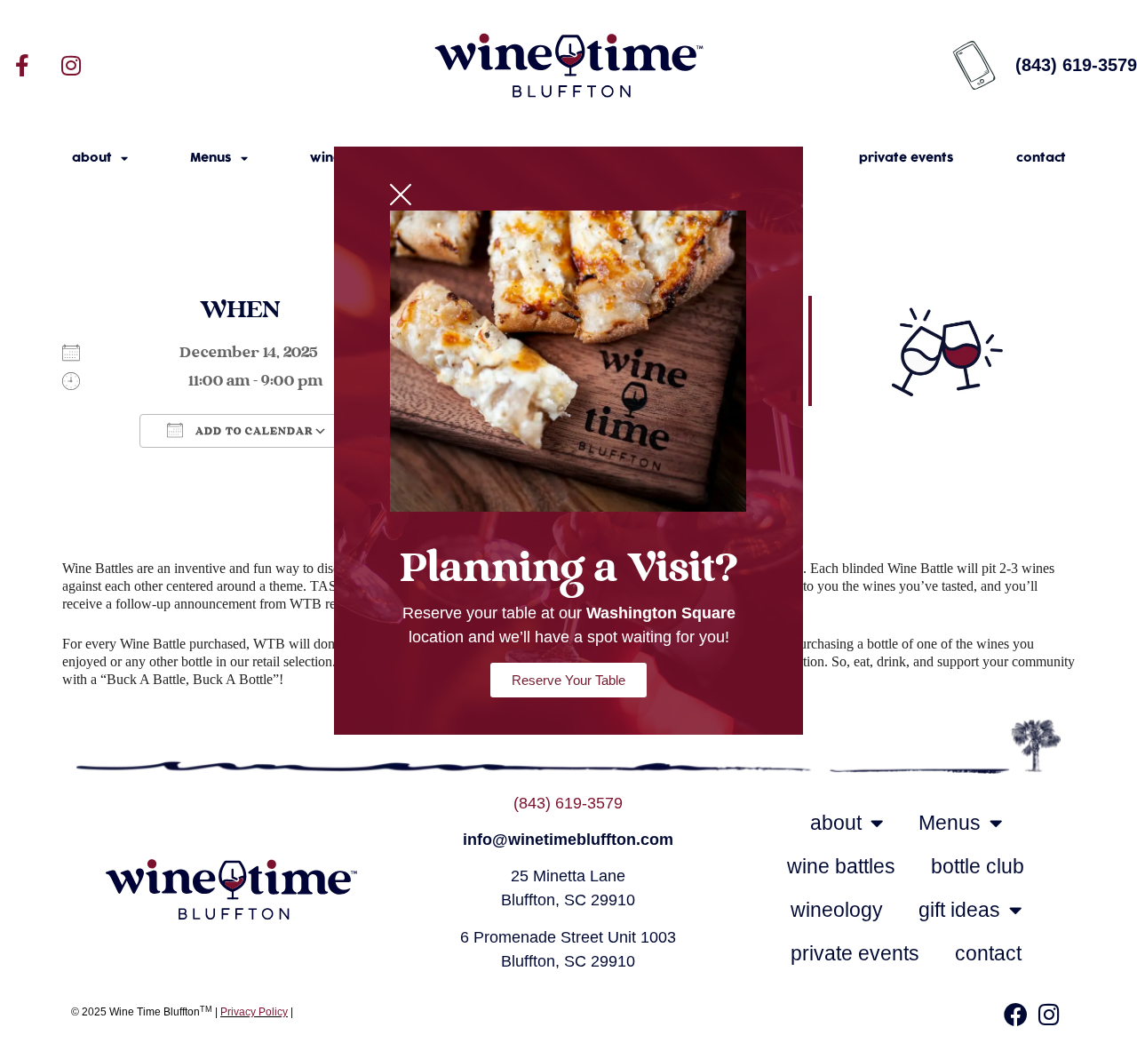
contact (1041, 158)
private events (906, 158)
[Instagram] (71, 65)
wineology (837, 909)
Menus (211, 158)
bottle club (977, 866)
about (92, 158)
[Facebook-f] (22, 65)
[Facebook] (1015, 1014)
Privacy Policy (254, 1012)
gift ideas (959, 909)
